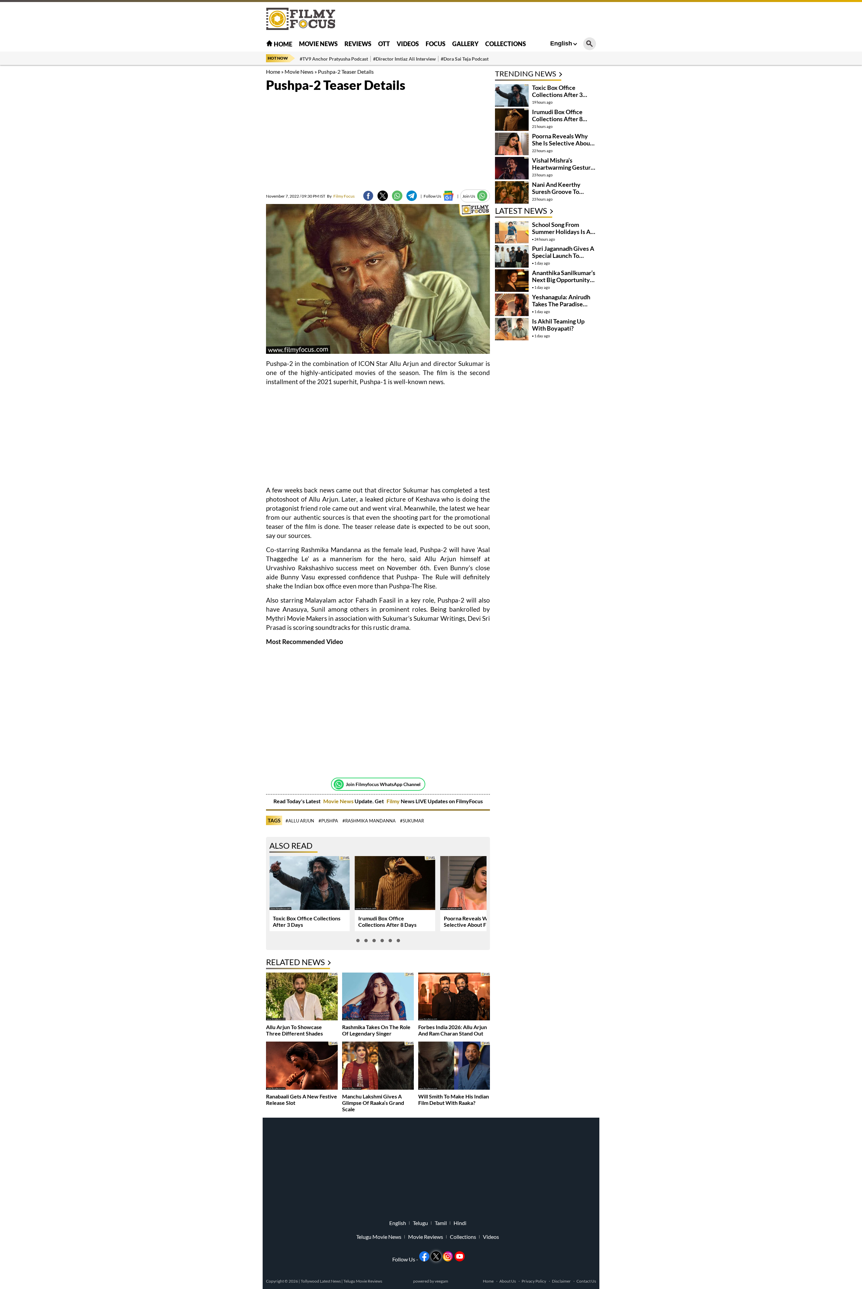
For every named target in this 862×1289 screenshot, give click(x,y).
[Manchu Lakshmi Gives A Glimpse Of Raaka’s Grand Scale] (378, 1066)
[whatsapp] (397, 196)
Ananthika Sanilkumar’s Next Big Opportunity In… (563, 280)
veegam (441, 1281)
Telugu (420, 1223)
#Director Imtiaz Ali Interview (404, 59)
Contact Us (586, 1281)
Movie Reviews (425, 1237)
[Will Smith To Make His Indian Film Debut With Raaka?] (454, 1066)
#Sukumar (412, 820)
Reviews (357, 43)
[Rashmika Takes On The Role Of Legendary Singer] (378, 997)
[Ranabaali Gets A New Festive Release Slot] (302, 1066)
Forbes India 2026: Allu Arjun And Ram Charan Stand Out (452, 1030)
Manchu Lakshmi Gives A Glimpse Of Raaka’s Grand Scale (373, 1102)
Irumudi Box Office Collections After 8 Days (387, 921)
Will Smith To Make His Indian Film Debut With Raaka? (453, 1099)
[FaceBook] (368, 196)
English (561, 43)
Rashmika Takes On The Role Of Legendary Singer (376, 1030)
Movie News (318, 43)
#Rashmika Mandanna (369, 820)
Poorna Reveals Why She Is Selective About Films (476, 921)
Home (282, 44)
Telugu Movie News (378, 1237)
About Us (507, 1281)
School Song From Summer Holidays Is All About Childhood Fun (563, 231)
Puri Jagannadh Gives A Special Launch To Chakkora (563, 255)
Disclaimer (561, 1281)
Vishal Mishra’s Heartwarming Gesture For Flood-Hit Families (563, 167)
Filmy (394, 801)
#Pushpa (328, 820)
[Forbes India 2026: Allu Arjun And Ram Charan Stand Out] (454, 997)
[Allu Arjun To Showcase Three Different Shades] (302, 997)
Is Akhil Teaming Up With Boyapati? (558, 324)
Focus (435, 43)
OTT (384, 43)
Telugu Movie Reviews (362, 1281)
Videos (408, 43)
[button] (358, 940)
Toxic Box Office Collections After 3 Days (557, 94)
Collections (505, 43)
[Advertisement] (229, 168)
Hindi (460, 1223)
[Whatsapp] (339, 784)
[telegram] (411, 196)
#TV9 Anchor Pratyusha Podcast (334, 59)
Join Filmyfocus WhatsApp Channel (383, 784)
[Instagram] (448, 1256)
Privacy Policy (534, 1281)
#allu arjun (300, 820)
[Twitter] (382, 196)
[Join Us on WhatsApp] (482, 196)
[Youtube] (460, 1256)
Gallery (465, 43)
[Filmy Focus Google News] (448, 196)
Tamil (441, 1223)
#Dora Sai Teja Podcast (465, 59)
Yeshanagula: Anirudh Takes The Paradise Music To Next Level (561, 304)
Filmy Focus (341, 196)
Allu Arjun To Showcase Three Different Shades (294, 1030)
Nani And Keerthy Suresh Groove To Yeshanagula (556, 191)
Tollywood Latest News (321, 1281)
